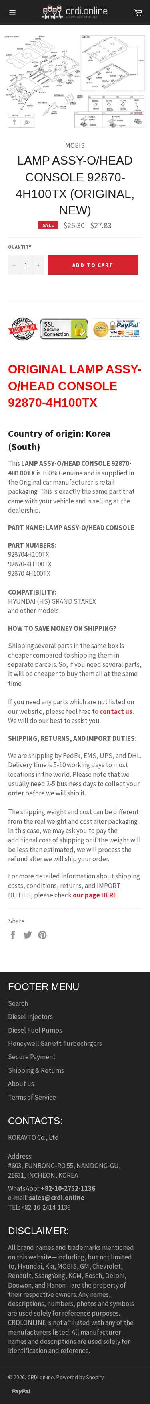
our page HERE (95, 894)
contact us (116, 711)
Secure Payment (32, 1056)
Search (18, 1003)
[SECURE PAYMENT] (75, 336)
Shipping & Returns (36, 1070)
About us (21, 1083)
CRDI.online (41, 1377)
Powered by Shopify (80, 1377)
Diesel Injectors (30, 1016)
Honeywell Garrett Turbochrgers (55, 1043)
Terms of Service (32, 1097)
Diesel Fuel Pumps (35, 1030)
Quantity (19, 247)
